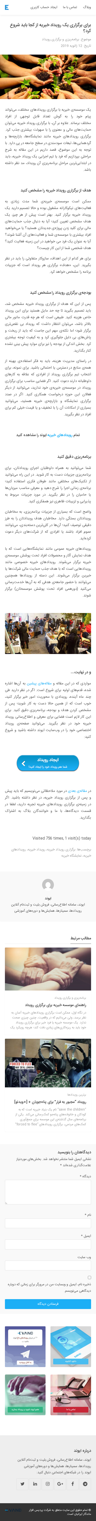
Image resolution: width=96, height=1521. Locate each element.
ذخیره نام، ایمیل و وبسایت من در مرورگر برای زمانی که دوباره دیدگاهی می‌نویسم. (49, 1288)
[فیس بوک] (73, 1484)
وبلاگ (87, 7)
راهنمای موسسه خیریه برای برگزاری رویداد (55, 1005)
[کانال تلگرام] (85, 1484)
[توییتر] (22, 1484)
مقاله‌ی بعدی (77, 791)
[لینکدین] (35, 1484)
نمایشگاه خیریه (71, 856)
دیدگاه (85, 1177)
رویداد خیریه (36, 850)
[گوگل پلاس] (60, 1484)
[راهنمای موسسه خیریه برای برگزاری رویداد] (48, 969)
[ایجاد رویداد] (48, 763)
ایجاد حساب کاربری (44, 7)
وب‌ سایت (84, 1257)
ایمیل (86, 1236)
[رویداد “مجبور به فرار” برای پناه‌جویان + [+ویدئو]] (48, 1063)
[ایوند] (7, 7)
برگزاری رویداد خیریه (61, 850)
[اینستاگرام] (47, 1484)
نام (88, 1215)
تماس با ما (70, 7)
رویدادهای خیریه (60, 435)
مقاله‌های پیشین (39, 683)
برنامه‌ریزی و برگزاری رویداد (60, 39)
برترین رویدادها (76, 1094)
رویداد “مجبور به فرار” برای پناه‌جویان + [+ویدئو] (50, 1102)
